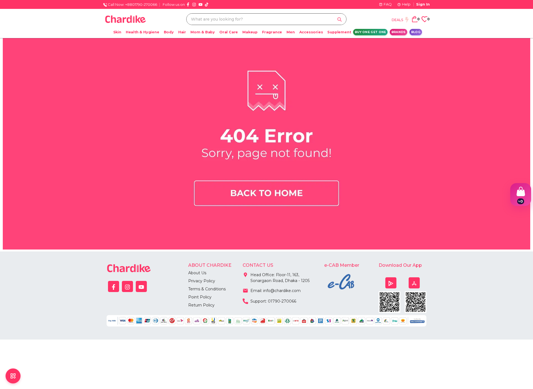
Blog (416, 32)
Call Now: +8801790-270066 (132, 4)
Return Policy (201, 305)
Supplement (339, 32)
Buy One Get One (370, 32)
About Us (197, 272)
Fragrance (272, 32)
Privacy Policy (201, 280)
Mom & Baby (202, 32)
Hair (182, 32)
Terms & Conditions (207, 288)
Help (406, 4)
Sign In (423, 4)
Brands (398, 32)
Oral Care (228, 32)
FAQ (388, 4)
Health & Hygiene (142, 32)
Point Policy (200, 297)
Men (290, 32)
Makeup (250, 32)
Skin (117, 32)
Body (169, 32)
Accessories (311, 32)
